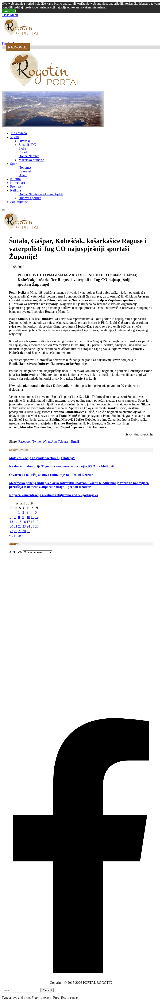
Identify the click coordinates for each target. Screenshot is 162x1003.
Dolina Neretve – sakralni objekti (41, 194)
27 (11, 531)
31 (28, 531)
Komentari (17, 183)
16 (24, 522)
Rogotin (24, 152)
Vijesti (14, 137)
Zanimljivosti (19, 202)
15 (20, 522)
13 (11, 522)
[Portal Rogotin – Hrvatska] (46, 89)
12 (36, 517)
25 (32, 526)
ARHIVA (15, 552)
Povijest (15, 186)
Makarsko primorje (31, 160)
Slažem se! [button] (9, 11)
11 (32, 517)
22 (20, 526)
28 (15, 531)
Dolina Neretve (29, 156)
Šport (14, 163)
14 (15, 522)
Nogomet (25, 167)
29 (20, 531)
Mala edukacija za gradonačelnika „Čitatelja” (42, 458)
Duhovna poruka (30, 198)
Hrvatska (25, 141)
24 (28, 526)
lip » (20, 535)
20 (11, 526)
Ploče (22, 148)
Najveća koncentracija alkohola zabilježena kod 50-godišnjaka (53, 495)
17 (28, 522)
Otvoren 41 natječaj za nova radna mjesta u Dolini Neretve (51, 475)
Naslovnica (19, 133)
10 (28, 517)
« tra (12, 535)
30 (24, 531)
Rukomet (25, 171)
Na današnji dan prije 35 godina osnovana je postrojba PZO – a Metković (61, 466)
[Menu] (3, 210)
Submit (47, 990)
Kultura (15, 179)
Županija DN (27, 144)
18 (32, 522)
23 (24, 526)
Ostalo (23, 175)
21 (15, 526)
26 (36, 526)
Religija (15, 190)
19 (36, 522)
